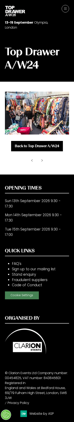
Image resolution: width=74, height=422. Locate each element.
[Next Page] (42, 160)
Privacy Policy (18, 402)
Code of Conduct (27, 285)
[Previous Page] (32, 160)
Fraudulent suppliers (29, 279)
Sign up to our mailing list (34, 269)
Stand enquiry (24, 274)
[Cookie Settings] (6, 415)
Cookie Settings (21, 295)
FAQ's (16, 263)
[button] (65, 8)
